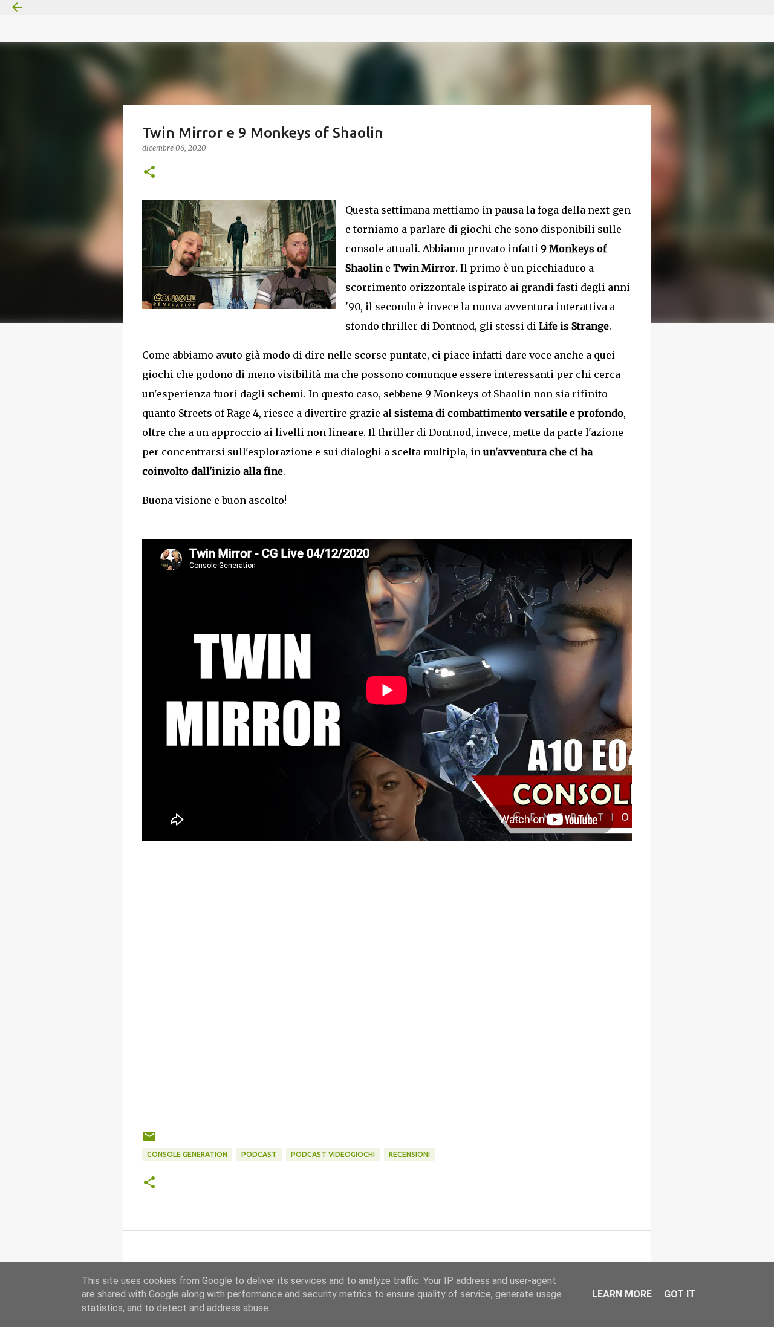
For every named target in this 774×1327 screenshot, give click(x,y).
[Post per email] (149, 1141)
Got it (679, 1294)
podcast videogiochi (333, 1154)
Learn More (622, 1294)
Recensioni (409, 1154)
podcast (259, 1154)
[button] (149, 173)
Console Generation (187, 1154)
